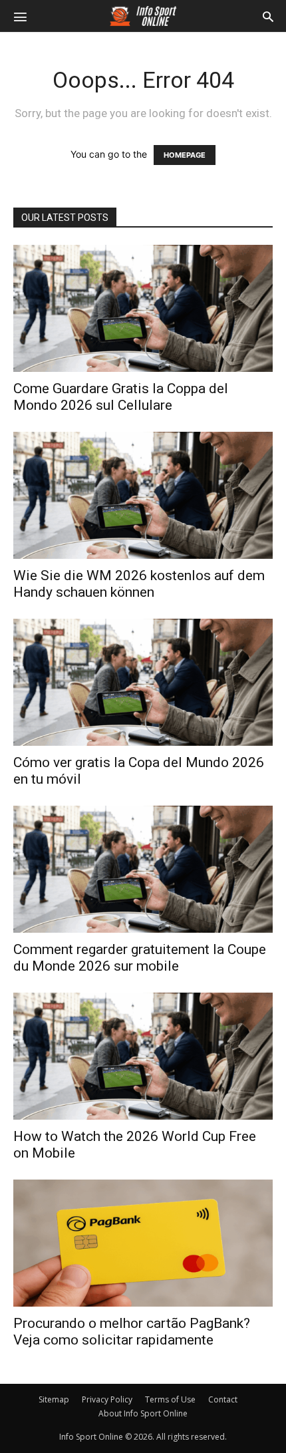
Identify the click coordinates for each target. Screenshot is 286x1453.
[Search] (268, 16)
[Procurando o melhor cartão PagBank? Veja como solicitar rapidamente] (143, 1243)
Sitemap (54, 1399)
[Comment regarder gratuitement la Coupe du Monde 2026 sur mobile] (143, 869)
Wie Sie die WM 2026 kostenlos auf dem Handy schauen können (139, 583)
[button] (20, 16)
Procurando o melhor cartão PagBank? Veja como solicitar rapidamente (131, 1331)
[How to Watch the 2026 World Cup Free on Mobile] (143, 1056)
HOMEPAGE (185, 155)
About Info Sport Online (143, 1413)
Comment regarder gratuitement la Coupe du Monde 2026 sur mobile (139, 957)
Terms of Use (170, 1399)
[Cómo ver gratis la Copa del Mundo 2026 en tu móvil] (143, 682)
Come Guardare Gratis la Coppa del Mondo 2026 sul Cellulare (120, 397)
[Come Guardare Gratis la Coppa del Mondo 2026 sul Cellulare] (143, 308)
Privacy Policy (107, 1399)
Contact (222, 1399)
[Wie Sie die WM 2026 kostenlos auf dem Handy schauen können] (143, 495)
